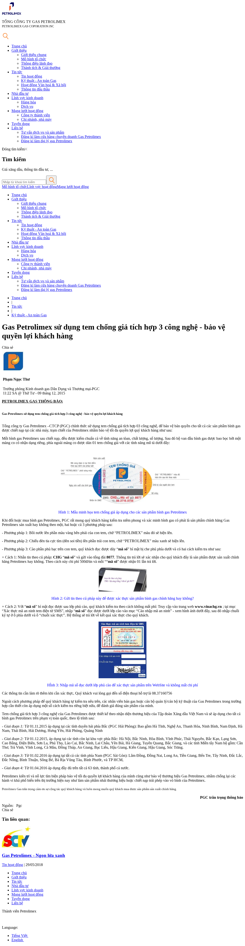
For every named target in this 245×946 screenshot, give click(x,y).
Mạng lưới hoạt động (27, 111)
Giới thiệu (19, 50)
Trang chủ (19, 46)
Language (9, 927)
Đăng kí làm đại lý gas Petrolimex (46, 141)
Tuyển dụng (20, 124)
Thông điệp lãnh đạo (36, 63)
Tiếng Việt (19, 936)
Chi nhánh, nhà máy (36, 119)
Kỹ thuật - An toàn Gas (38, 81)
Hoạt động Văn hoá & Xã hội (43, 85)
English (17, 940)
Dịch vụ (27, 106)
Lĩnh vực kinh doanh (27, 98)
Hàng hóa (28, 102)
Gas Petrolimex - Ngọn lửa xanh (33, 855)
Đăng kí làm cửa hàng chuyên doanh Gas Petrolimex (61, 137)
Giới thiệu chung (33, 55)
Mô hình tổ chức (33, 59)
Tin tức (16, 72)
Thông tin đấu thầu (35, 89)
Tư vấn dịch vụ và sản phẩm (42, 132)
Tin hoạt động (31, 76)
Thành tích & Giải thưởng (40, 68)
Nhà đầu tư (19, 93)
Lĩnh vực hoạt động (42, 187)
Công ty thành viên (35, 115)
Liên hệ (17, 128)
